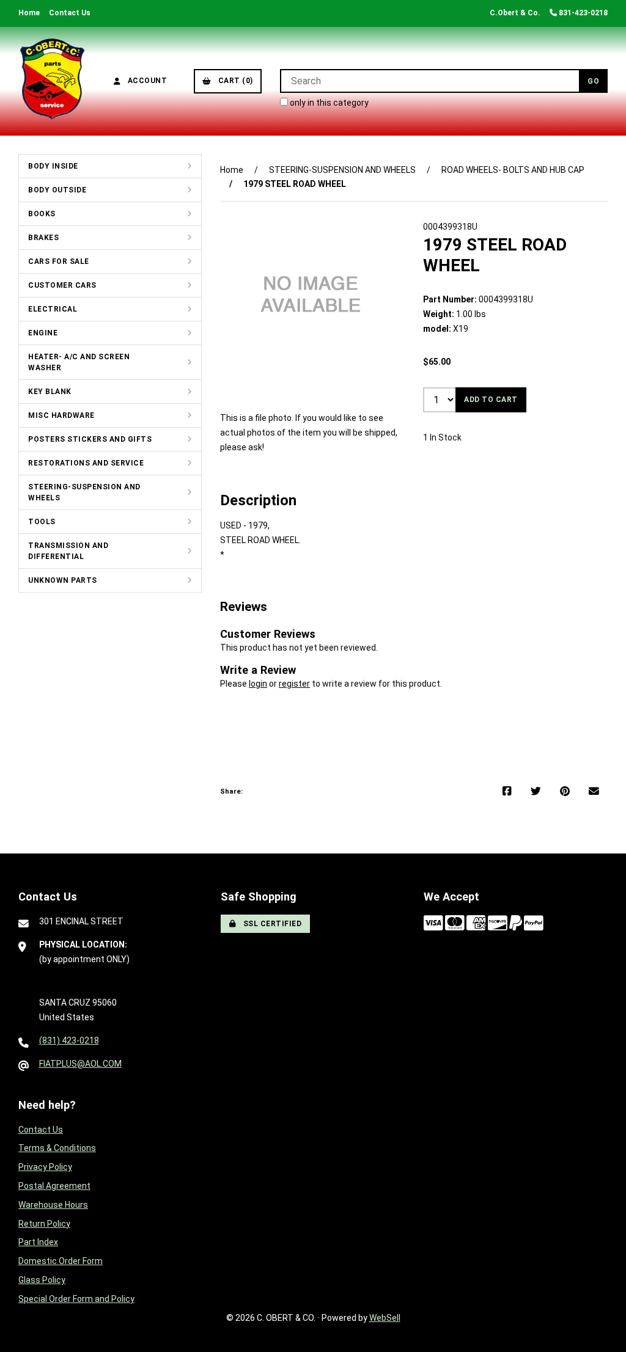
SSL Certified (270, 923)
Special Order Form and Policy (76, 1299)
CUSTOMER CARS (62, 285)
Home (29, 13)
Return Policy (44, 1224)
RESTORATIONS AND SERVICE (86, 463)
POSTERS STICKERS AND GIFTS (90, 439)
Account (145, 80)
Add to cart (491, 399)
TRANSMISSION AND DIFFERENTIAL (68, 551)
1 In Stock (442, 437)
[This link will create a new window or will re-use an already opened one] (507, 791)
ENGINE (42, 333)
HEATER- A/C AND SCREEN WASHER (79, 362)
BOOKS (42, 214)
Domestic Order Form (60, 1261)
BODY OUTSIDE (57, 190)
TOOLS (42, 521)
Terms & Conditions (57, 1148)
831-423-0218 (582, 13)
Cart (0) (233, 80)
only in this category (328, 103)
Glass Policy (41, 1280)
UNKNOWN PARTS (62, 580)
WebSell (384, 1318)
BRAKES (43, 237)
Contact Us (69, 13)
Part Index (38, 1242)
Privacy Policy (45, 1167)
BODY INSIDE (53, 166)
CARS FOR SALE (58, 261)
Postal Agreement (54, 1186)
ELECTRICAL (52, 309)
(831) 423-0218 (69, 1040)
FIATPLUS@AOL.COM (80, 1064)
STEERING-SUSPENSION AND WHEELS (84, 492)
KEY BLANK (50, 391)
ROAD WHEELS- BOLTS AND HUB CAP (512, 170)
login (258, 684)
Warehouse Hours (53, 1205)
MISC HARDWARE (61, 415)
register (294, 684)
